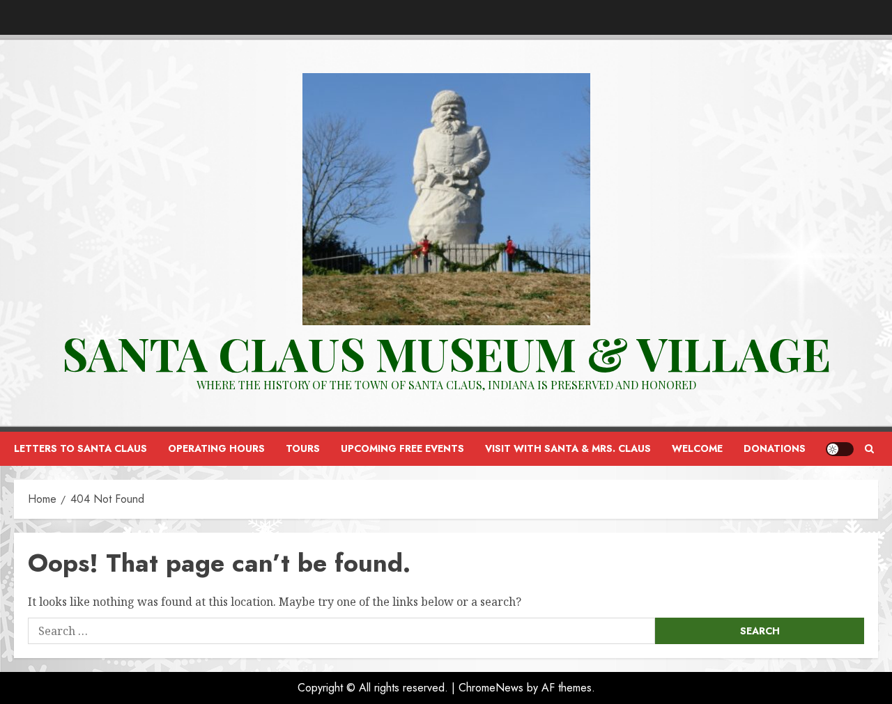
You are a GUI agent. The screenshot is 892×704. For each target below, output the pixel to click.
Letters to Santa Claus (80, 448)
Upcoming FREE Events (402, 448)
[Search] (869, 448)
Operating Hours (216, 448)
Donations (775, 448)
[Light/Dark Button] (840, 449)
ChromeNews (491, 688)
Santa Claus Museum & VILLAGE (446, 353)
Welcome (697, 448)
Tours (303, 448)
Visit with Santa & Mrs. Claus (568, 448)
